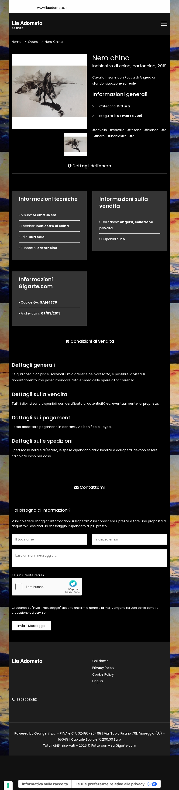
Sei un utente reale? (28, 575)
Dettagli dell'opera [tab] (91, 166)
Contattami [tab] (92, 487)
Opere (33, 41)
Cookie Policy (103, 674)
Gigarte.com (126, 745)
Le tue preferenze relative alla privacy (110, 784)
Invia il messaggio (31, 625)
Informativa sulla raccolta (45, 784)
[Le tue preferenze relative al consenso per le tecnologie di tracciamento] (8, 785)
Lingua (97, 681)
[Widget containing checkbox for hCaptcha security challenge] (47, 586)
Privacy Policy (103, 667)
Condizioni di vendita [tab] (91, 341)
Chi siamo (100, 661)
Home (16, 41)
